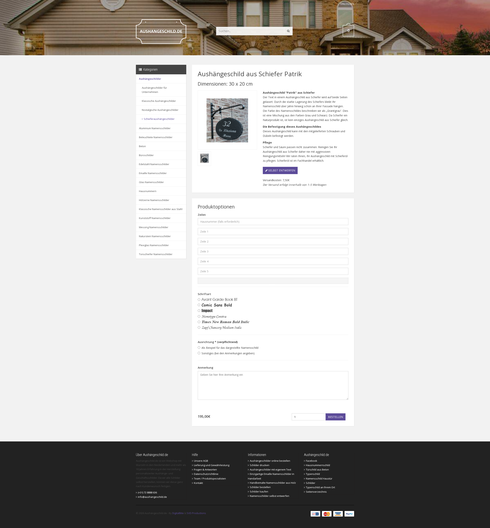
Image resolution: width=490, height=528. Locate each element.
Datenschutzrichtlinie (206, 474)
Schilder (310, 483)
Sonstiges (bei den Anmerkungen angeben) (228, 353)
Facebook (311, 460)
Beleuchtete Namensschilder (155, 137)
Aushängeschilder (150, 78)
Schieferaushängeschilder (159, 119)
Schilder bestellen (260, 487)
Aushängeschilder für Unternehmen (154, 90)
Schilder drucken (259, 465)
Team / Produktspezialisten (210, 478)
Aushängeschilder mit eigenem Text (270, 469)
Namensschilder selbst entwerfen (269, 496)
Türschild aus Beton (317, 469)
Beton (142, 146)
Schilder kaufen (259, 491)
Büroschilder (146, 155)
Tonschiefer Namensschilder (155, 254)
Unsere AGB (201, 460)
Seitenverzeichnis (316, 491)
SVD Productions (196, 513)
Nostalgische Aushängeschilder (160, 110)
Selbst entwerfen (281, 170)
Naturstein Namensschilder (155, 236)
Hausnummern (147, 191)
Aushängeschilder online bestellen (270, 460)
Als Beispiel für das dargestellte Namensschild (230, 348)
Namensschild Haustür (319, 478)
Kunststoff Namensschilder (155, 218)
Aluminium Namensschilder (155, 128)
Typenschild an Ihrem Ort (320, 487)
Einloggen (347, 4)
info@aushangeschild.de (152, 497)
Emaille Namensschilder (153, 173)
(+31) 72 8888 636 (147, 492)
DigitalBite (178, 513)
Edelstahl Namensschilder (154, 164)
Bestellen (335, 417)
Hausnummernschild (318, 465)
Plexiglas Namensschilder (154, 245)
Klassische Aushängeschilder (159, 101)
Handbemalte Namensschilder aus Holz (273, 482)
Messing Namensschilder (153, 227)
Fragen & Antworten (205, 469)
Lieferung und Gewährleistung (211, 465)
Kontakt (198, 483)
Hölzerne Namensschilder (154, 200)
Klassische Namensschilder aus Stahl (160, 209)
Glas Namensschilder (151, 182)
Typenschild (313, 474)
